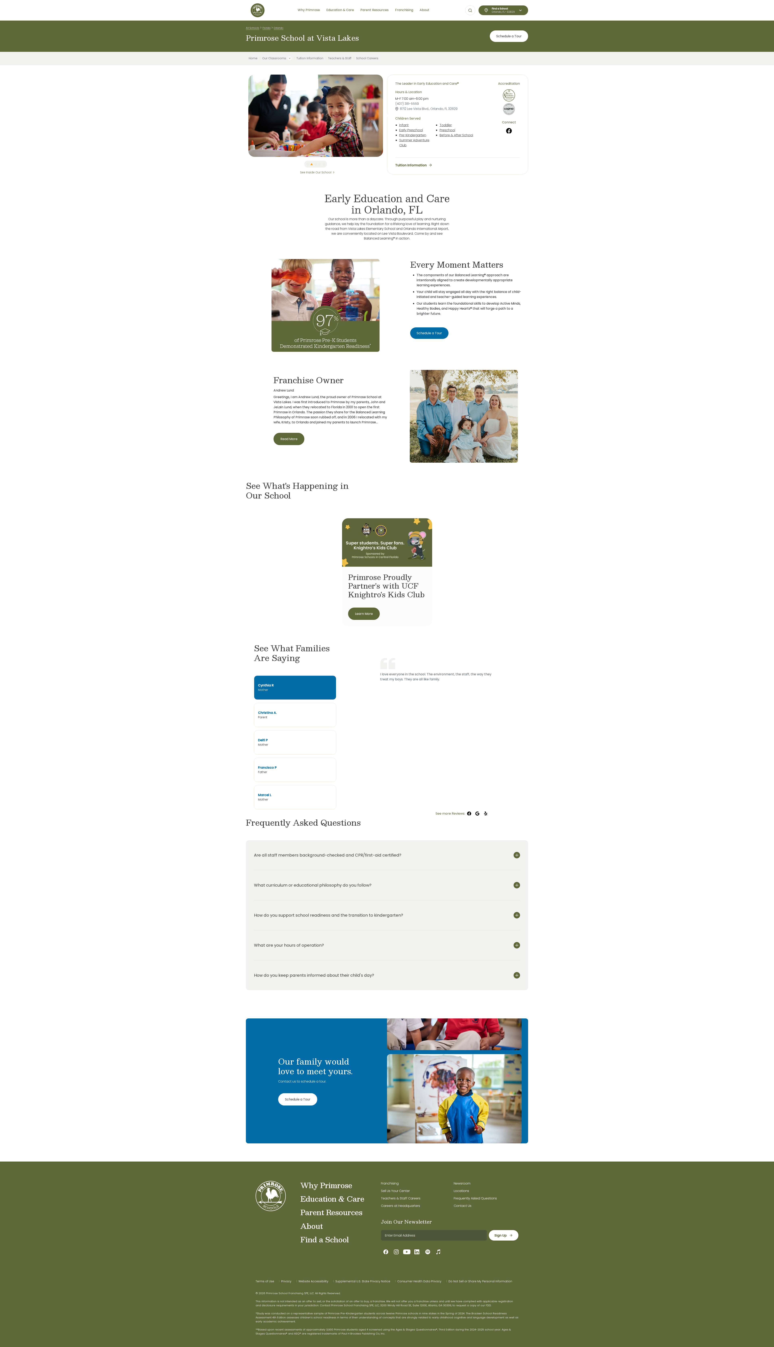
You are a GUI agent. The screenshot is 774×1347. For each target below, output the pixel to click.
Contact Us (462, 1205)
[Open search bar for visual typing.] (470, 10)
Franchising (390, 1183)
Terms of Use (265, 1281)
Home (253, 58)
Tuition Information (309, 58)
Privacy (286, 1281)
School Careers (367, 58)
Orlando (278, 28)
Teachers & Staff (339, 58)
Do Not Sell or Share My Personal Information (480, 1281)
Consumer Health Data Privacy (419, 1281)
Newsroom (462, 1183)
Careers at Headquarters (400, 1205)
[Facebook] (509, 131)
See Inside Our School (315, 172)
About (311, 1226)
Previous (245, 116)
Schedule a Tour (509, 36)
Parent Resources (331, 1212)
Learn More (364, 613)
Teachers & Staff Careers (400, 1198)
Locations (461, 1191)
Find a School (324, 1239)
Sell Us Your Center (395, 1191)
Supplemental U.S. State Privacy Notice (362, 1281)
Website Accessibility (313, 1281)
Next (386, 116)
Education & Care (332, 1199)
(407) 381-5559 (407, 103)
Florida (266, 28)
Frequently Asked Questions (475, 1198)
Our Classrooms (274, 58)
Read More (289, 439)
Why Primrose (326, 1185)
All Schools (252, 28)
